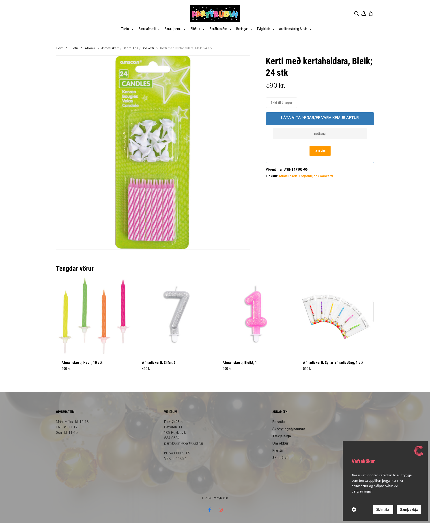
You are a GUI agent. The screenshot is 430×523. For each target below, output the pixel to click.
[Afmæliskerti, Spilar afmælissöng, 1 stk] (335, 316)
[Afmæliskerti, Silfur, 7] (174, 316)
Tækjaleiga (281, 436)
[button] (72, 371)
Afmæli (90, 48)
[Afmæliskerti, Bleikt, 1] (255, 316)
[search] (356, 13)
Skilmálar (280, 458)
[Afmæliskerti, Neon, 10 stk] (94, 316)
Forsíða (278, 422)
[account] (363, 13)
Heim (60, 48)
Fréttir (277, 450)
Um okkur (280, 443)
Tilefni (74, 48)
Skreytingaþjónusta (288, 429)
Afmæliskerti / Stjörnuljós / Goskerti (127, 48)
